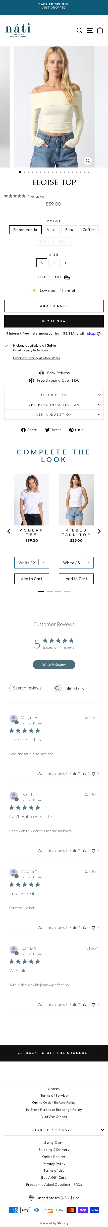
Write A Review (54, 664)
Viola (51, 229)
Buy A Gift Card (54, 1177)
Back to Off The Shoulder (58, 1053)
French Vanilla (25, 229)
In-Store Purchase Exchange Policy (54, 1109)
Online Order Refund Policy (54, 1102)
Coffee (89, 229)
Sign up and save (52, 1130)
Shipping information (54, 404)
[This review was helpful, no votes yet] (84, 773)
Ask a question (54, 414)
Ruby (63, 241)
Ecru (69, 229)
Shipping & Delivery (54, 1149)
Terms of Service (54, 1095)
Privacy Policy (54, 1163)
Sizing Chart (54, 1142)
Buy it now (54, 321)
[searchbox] (31, 688)
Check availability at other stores (36, 358)
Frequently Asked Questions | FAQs (54, 1184)
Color (54, 221)
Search (54, 1088)
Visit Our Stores (54, 1116)
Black (44, 241)
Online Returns (54, 1156)
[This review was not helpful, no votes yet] (93, 773)
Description (54, 395)
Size (54, 254)
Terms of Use (53, 1170)
